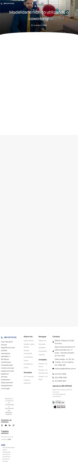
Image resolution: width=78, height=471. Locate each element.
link (9, 439)
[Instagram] (13, 425)
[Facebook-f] (2, 425)
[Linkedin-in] (10, 425)
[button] (36, 3)
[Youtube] (6, 425)
